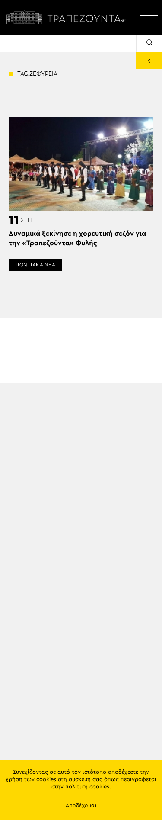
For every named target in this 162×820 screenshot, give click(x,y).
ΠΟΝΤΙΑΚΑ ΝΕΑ (35, 264)
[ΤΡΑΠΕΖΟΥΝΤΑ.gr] (68, 17)
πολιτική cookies (87, 787)
